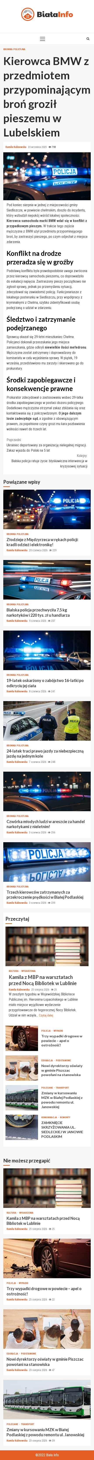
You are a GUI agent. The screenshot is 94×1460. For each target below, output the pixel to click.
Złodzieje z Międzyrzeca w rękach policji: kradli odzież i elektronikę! (47, 509)
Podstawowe (63, 1060)
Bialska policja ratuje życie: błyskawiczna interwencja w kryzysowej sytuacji (49, 461)
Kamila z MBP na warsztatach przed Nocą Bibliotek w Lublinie (47, 946)
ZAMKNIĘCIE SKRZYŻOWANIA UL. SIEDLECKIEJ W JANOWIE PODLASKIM (21, 1127)
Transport (62, 1088)
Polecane (47, 1088)
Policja (46, 1031)
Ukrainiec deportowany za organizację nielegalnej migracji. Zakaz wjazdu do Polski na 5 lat (47, 445)
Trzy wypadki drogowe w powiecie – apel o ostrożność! (21, 1038)
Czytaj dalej (46, 1015)
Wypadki (58, 1031)
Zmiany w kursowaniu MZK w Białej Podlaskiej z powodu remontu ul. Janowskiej (21, 1097)
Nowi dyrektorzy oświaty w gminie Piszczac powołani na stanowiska (21, 1068)
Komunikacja (49, 1117)
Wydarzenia (28, 971)
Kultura (14, 971)
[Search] (88, 39)
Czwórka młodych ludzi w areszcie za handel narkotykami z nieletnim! (47, 791)
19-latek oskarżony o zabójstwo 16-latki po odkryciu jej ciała (47, 650)
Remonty (65, 1117)
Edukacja (47, 1060)
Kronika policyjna (14, 49)
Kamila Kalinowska (16, 147)
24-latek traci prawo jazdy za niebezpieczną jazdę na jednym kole (47, 721)
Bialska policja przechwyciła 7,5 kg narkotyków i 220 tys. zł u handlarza (47, 580)
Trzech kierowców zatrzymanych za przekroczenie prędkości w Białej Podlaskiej (47, 862)
